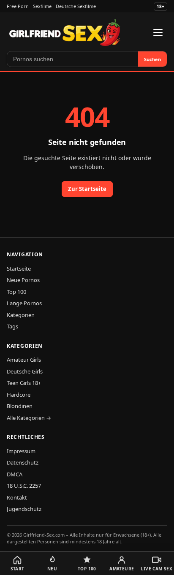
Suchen (152, 59)
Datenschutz (22, 462)
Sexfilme (42, 6)
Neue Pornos (23, 280)
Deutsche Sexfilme (76, 6)
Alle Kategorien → (29, 418)
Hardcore (18, 394)
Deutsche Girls (25, 371)
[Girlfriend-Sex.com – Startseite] (65, 32)
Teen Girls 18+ (24, 383)
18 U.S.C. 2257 (24, 485)
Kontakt (17, 497)
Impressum (21, 451)
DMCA (14, 474)
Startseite (19, 268)
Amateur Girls (24, 359)
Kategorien (21, 315)
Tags (12, 326)
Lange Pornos (24, 303)
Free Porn (18, 6)
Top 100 (16, 292)
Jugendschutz (24, 509)
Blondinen (20, 406)
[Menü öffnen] (158, 32)
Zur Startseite (87, 189)
